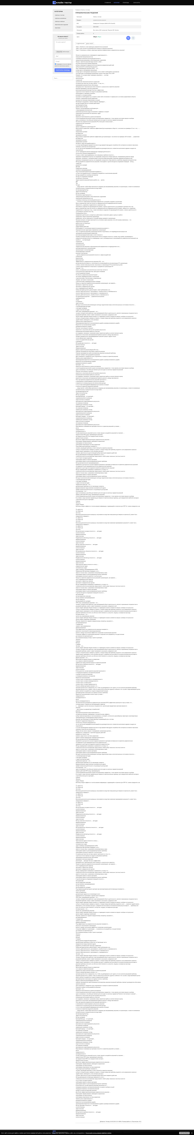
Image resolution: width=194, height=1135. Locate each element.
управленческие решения (99, 20)
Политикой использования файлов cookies (98, 1133)
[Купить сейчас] (128, 38)
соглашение (64, 64)
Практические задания (61, 24)
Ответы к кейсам (60, 21)
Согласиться (184, 1133)
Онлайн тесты (63, 2)
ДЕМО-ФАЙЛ (89, 43)
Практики (57, 28)
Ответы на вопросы (60, 18)
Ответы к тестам (59, 15)
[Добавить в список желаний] (133, 38)
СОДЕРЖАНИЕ (80, 43)
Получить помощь (63, 70)
